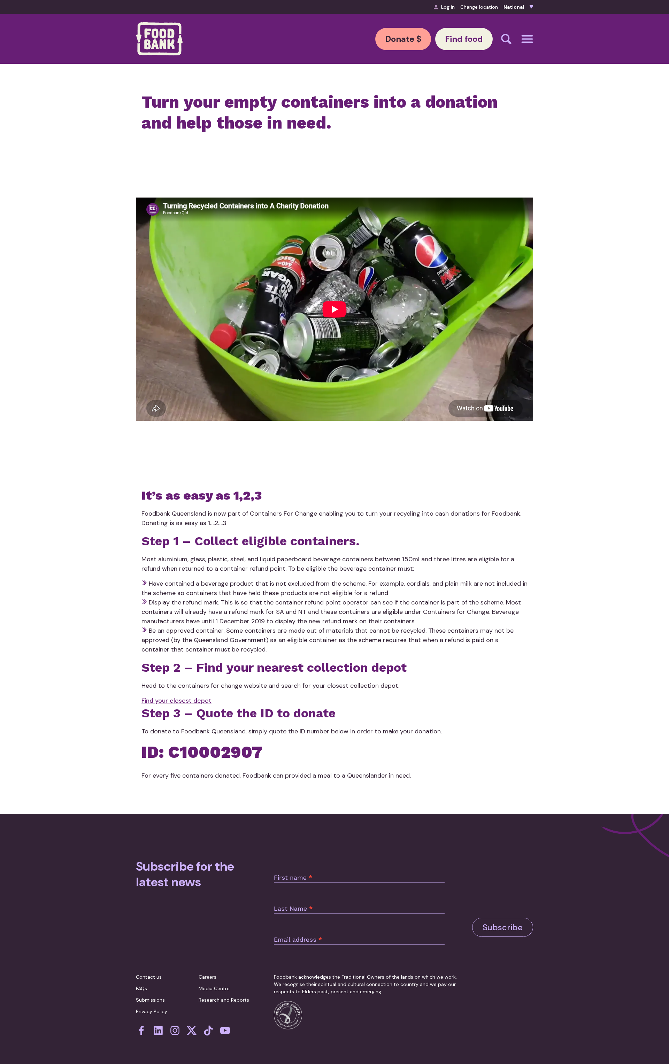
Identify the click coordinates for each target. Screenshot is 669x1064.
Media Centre (214, 988)
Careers (207, 977)
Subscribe (503, 927)
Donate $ (403, 38)
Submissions (150, 1000)
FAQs (141, 988)
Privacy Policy (151, 1011)
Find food (464, 38)
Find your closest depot (176, 700)
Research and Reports (224, 1000)
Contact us (149, 977)
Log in (448, 7)
